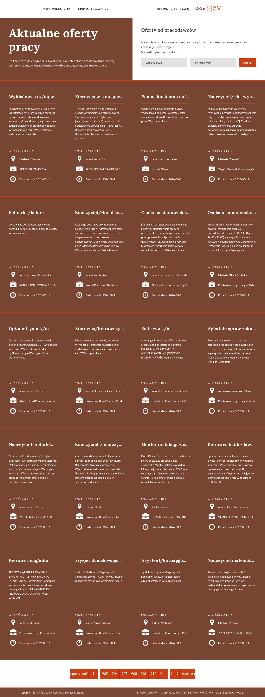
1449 (174, 674)
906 (115, 674)
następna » (187, 674)
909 (144, 674)
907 (124, 674)
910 (153, 674)
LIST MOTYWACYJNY (93, 9)
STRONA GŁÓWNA (148, 692)
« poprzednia (79, 674)
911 (163, 674)
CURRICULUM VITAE (57, 9)
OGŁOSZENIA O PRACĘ (173, 9)
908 (134, 674)
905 (105, 674)
